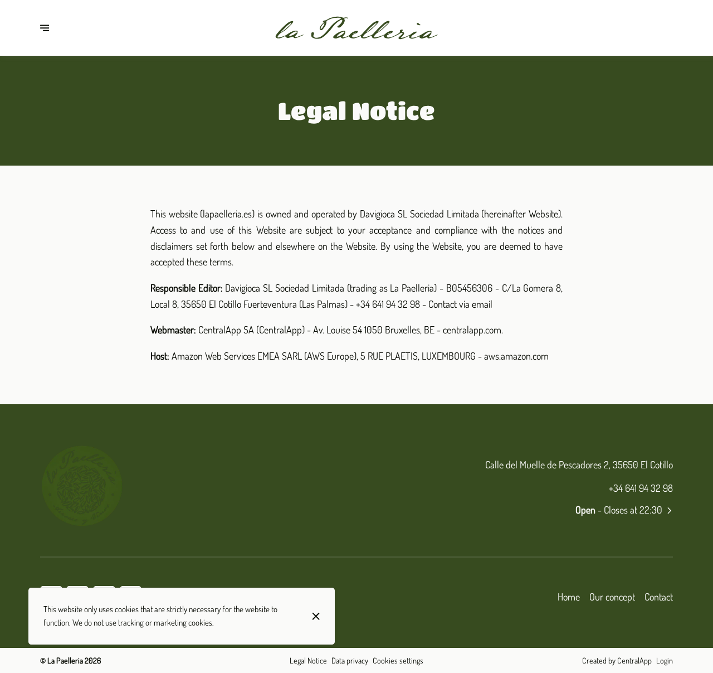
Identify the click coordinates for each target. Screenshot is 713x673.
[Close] (316, 616)
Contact (658, 596)
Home (569, 596)
